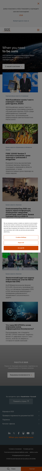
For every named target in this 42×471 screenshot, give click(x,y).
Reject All (21, 242)
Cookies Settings (21, 237)
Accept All (21, 248)
